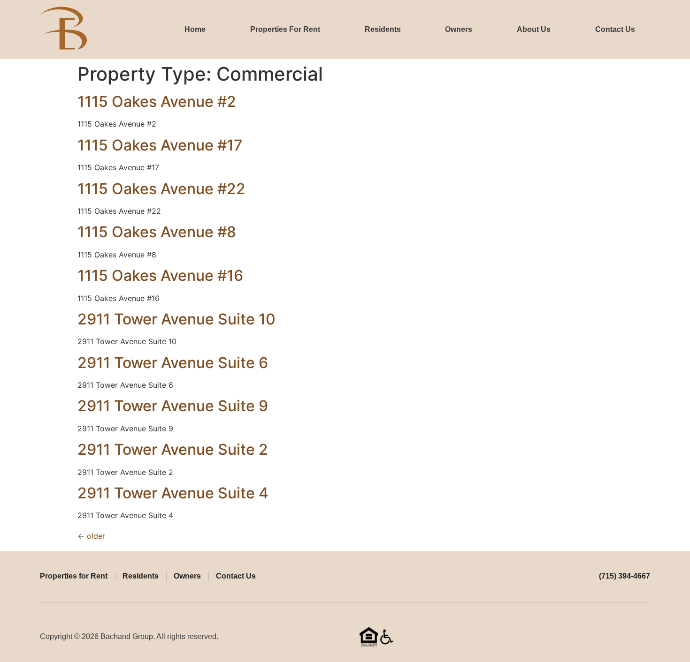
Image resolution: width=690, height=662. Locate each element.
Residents (383, 29)
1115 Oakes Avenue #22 (161, 189)
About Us (534, 29)
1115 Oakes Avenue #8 (156, 232)
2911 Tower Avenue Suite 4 (172, 493)
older (91, 536)
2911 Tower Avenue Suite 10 (176, 319)
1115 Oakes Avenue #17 (160, 145)
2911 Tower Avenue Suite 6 (172, 363)
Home (195, 29)
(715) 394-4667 (624, 576)
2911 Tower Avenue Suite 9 (172, 406)
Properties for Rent (73, 576)
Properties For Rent (285, 29)
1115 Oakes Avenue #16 (160, 275)
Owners (458, 29)
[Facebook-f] (628, 636)
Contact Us (615, 29)
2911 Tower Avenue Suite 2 (172, 449)
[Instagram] (646, 636)
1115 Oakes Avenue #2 (156, 101)
